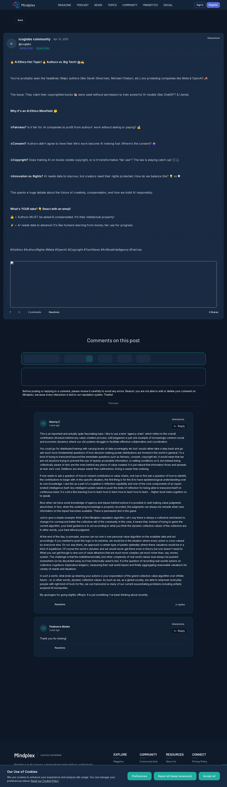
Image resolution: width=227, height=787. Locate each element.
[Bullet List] (101, 359)
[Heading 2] (75, 359)
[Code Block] (121, 359)
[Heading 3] (82, 359)
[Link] (56, 359)
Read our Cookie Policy (45, 780)
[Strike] (41, 359)
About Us (171, 761)
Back (20, 20)
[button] (113, 156)
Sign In (199, 5)
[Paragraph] (89, 359)
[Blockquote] (128, 359)
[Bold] (27, 359)
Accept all (209, 776)
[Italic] (34, 359)
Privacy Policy (199, 761)
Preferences (139, 776)
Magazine (118, 761)
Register (213, 5)
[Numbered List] (109, 359)
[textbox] (113, 380)
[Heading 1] (68, 359)
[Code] (49, 359)
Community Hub (148, 761)
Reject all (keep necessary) (175, 776)
